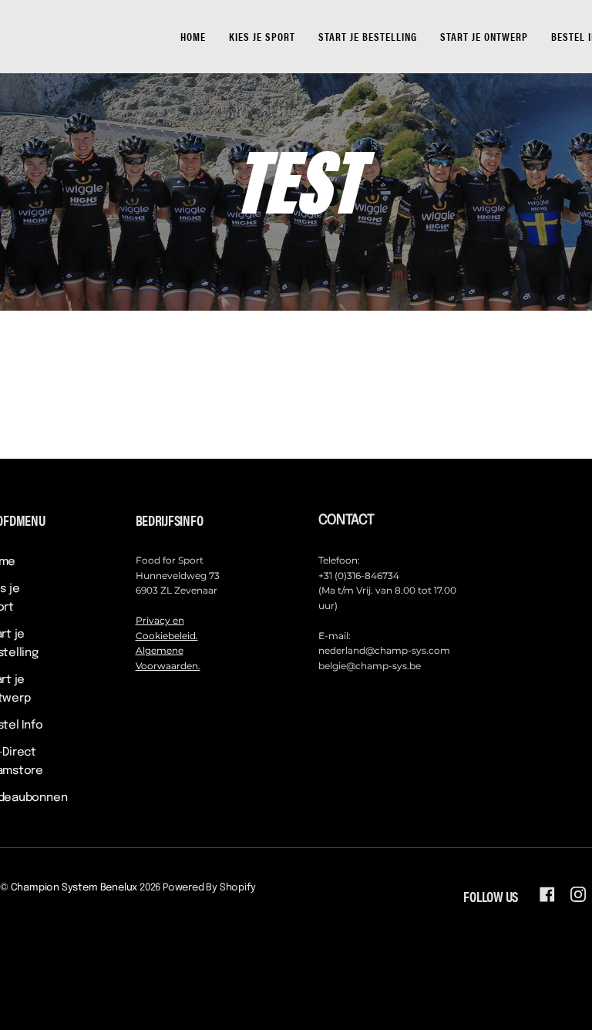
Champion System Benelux (74, 888)
